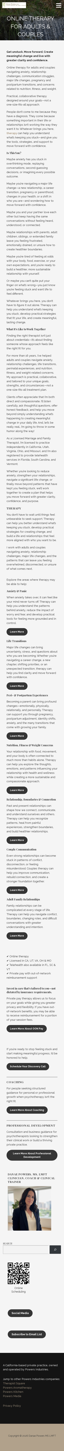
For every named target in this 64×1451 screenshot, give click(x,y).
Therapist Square (14, 1383)
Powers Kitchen (13, 1391)
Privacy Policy (12, 1405)
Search (7, 1243)
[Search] (55, 1249)
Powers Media (12, 1396)
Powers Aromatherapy (17, 1387)
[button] (59, 5)
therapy (12, 133)
